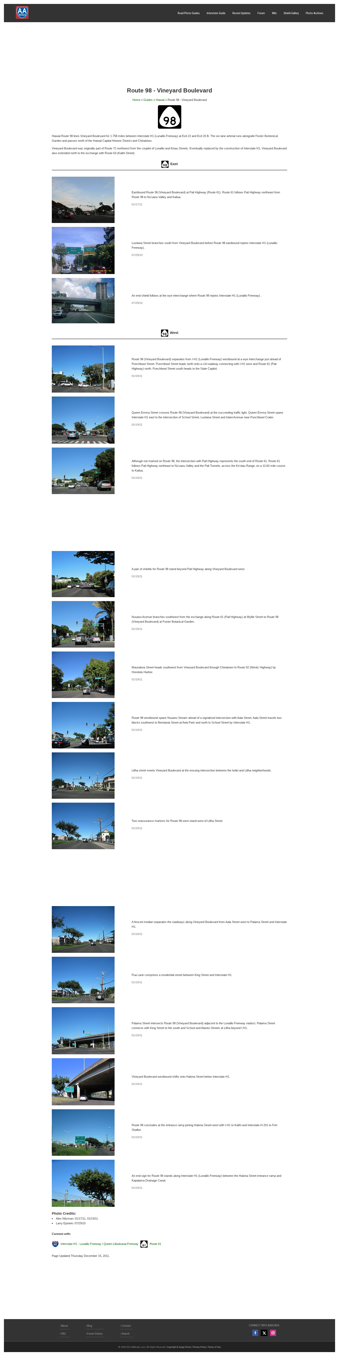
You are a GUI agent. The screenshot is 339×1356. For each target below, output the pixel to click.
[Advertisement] (169, 55)
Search (125, 1333)
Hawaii (160, 99)
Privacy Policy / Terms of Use (207, 1347)
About (64, 1326)
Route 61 (155, 1243)
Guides (148, 99)
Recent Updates (241, 13)
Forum (261, 13)
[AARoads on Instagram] (273, 1333)
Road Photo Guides (189, 13)
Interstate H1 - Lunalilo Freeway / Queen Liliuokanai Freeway (99, 1243)
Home (136, 99)
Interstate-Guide (216, 13)
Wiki (274, 13)
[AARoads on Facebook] (255, 1333)
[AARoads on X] (264, 1333)
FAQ (63, 1333)
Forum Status (95, 1333)
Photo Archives (314, 13)
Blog (89, 1326)
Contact (126, 1326)
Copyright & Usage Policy (179, 1347)
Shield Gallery (291, 13)
